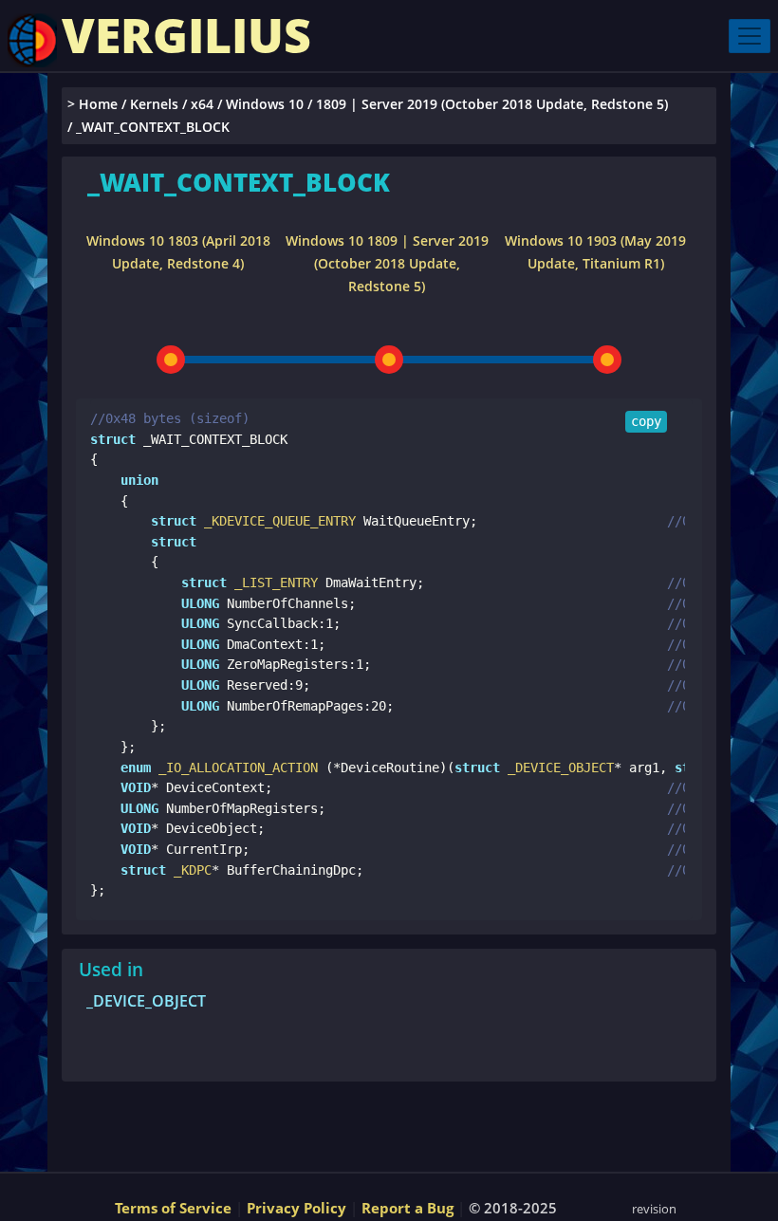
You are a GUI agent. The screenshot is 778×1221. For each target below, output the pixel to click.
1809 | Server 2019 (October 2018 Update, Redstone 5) (492, 104)
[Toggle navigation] (749, 36)
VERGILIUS (186, 35)
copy (646, 421)
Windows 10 (265, 104)
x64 (202, 104)
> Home (92, 104)
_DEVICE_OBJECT (557, 767)
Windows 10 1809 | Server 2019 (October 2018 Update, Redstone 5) (387, 263)
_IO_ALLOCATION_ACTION (234, 767)
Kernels (154, 104)
